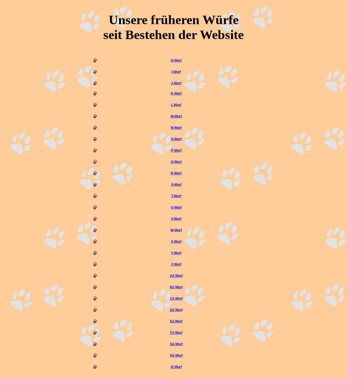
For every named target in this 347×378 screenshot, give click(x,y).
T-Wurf (176, 196)
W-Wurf (176, 230)
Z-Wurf (176, 264)
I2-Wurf (176, 367)
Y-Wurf (176, 253)
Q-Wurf (176, 162)
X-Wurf (176, 242)
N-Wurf (176, 128)
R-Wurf (176, 173)
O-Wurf (176, 139)
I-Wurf (176, 72)
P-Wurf (176, 150)
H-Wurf (176, 60)
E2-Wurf (176, 321)
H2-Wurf (176, 355)
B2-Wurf (176, 287)
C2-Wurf (176, 298)
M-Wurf (176, 116)
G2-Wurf (176, 344)
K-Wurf (176, 93)
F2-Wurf (176, 333)
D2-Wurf (176, 310)
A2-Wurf (176, 276)
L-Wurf (176, 105)
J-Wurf (176, 83)
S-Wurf (176, 185)
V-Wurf (176, 219)
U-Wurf (176, 207)
